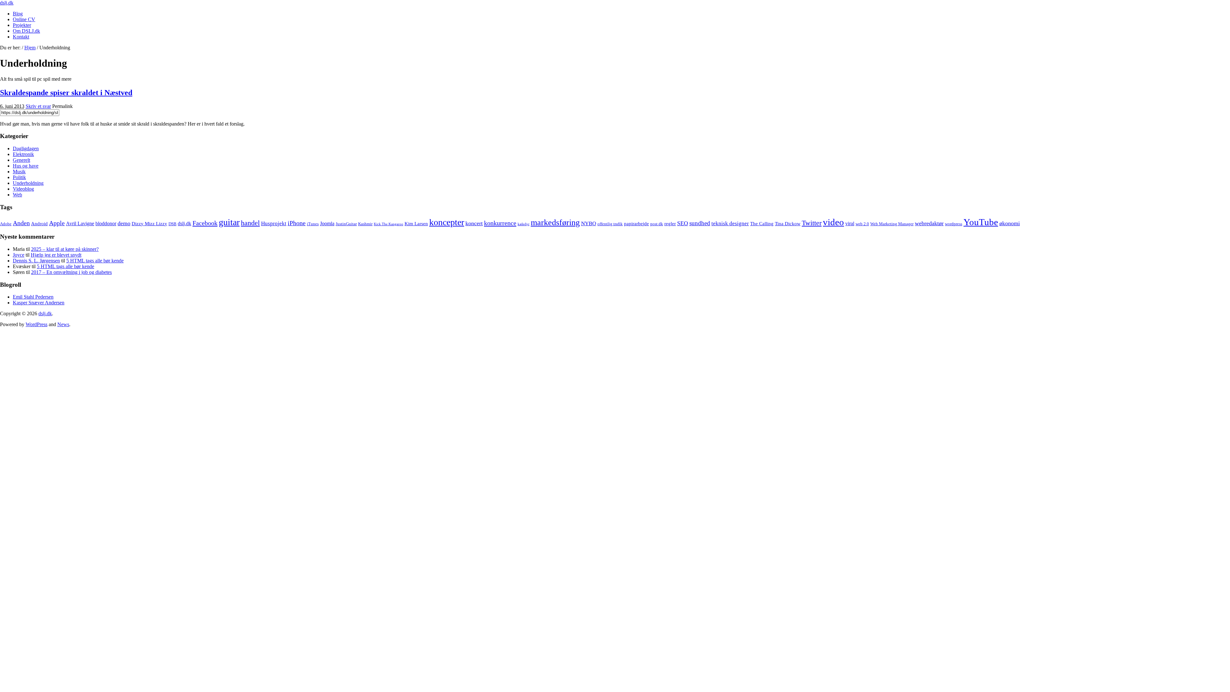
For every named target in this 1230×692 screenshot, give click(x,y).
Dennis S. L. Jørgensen (36, 260)
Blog (18, 13)
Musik (19, 171)
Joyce (18, 255)
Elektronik (23, 154)
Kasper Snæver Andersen (38, 302)
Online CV (24, 19)
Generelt (21, 160)
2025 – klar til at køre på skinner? (65, 249)
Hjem (30, 47)
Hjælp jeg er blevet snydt (56, 255)
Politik (19, 177)
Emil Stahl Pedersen (33, 297)
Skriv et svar (38, 106)
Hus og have (25, 166)
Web (17, 194)
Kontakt (21, 36)
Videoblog (23, 189)
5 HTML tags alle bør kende (95, 260)
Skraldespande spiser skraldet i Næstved (66, 92)
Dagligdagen (26, 148)
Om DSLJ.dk (26, 31)
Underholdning (28, 183)
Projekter (22, 25)
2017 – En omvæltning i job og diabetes (71, 272)
